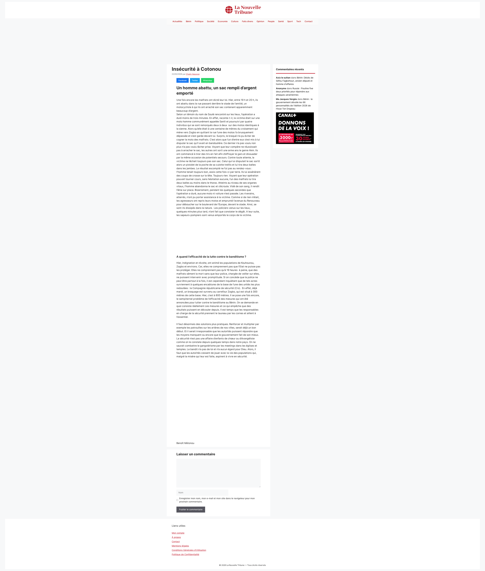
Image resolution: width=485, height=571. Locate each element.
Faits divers (247, 21)
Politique (199, 21)
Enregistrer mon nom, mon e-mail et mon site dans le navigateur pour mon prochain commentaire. (217, 500)
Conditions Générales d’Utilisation (189, 550)
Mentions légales (180, 546)
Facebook (182, 80)
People (271, 21)
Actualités (177, 21)
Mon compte (178, 533)
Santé (281, 21)
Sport (290, 21)
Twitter (195, 80)
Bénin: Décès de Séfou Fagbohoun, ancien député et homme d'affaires (294, 80)
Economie (222, 21)
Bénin (188, 21)
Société (210, 21)
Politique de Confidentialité (185, 554)
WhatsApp (207, 80)
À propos (176, 537)
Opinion (260, 21)
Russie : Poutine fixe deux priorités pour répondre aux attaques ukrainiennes (294, 91)
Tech (298, 21)
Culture (234, 21)
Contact (308, 21)
